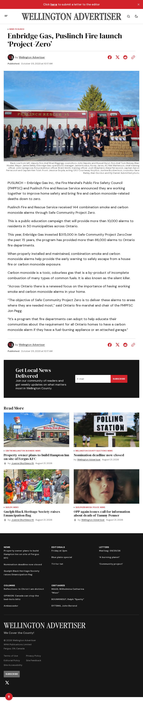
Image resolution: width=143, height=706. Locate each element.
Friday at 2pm (59, 550)
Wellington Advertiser (32, 57)
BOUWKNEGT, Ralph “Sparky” (67, 599)
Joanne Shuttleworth (22, 463)
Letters (104, 547)
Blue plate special (61, 557)
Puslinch (19, 29)
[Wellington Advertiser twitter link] (7, 682)
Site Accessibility (13, 665)
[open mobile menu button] (6, 16)
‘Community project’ (111, 563)
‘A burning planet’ (109, 557)
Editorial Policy (12, 660)
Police (96, 507)
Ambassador (11, 605)
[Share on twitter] (117, 57)
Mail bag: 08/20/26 (109, 550)
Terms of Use (11, 655)
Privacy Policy (33, 655)
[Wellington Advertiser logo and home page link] (71, 16)
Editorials (58, 547)
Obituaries (58, 585)
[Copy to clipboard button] (132, 57)
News (12, 29)
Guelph (8, 507)
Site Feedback (33, 660)
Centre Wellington (15, 451)
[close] (139, 4)
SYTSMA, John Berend (64, 605)
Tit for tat (57, 563)
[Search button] (128, 16)
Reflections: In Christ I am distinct (24, 589)
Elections (101, 451)
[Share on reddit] (125, 57)
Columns (9, 585)
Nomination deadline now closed (23, 564)
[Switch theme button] (136, 16)
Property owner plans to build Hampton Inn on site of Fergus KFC (21, 554)
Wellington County (85, 451)
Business (30, 451)
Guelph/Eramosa (83, 507)
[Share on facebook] (110, 57)
